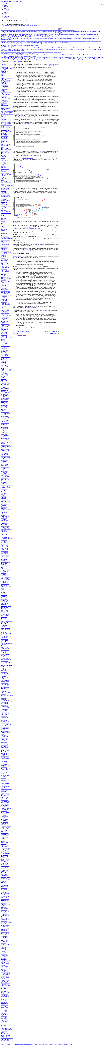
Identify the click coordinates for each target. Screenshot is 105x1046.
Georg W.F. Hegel (5, 383)
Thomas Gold (4, 742)
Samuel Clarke (4, 311)
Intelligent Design (78, 54)
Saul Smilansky (4, 542)
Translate (60, 28)
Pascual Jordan (4, 790)
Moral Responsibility (91, 34)
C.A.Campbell (4, 293)
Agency (52, 42)
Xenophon (3, 589)
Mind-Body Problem (12, 41)
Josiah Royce (4, 515)
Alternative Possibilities (68, 34)
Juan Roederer (4, 908)
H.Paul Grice (4, 372)
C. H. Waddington (5, 989)
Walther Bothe (4, 635)
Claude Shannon (5, 932)
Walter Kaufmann (5, 408)
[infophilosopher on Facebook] (101, 4)
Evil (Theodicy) (43, 37)
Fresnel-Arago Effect (48, 57)
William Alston (4, 241)
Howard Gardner (5, 728)
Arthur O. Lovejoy (5, 439)
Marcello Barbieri (5, 608)
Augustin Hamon (5, 758)
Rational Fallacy (5, 175)
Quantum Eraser (43, 59)
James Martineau (5, 449)
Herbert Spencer (5, 945)
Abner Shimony (4, 936)
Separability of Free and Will (15, 35)
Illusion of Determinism (6, 131)
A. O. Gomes (4, 743)
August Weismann (5, 998)
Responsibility (4, 181)
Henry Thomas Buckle (6, 643)
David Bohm (4, 625)
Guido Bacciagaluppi (6, 606)
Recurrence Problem (28, 49)
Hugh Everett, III (5, 710)
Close (26, 20)
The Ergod (50, 37)
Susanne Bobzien (5, 277)
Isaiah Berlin (4, 269)
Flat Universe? (31, 31)
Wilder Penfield (4, 874)
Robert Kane (4, 403)
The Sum (3, 38)
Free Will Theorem (5, 126)
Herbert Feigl (4, 343)
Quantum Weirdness (60, 59)
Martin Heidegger (5, 384)
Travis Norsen (4, 864)
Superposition (74, 49)
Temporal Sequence (5, 200)
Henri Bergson (4, 266)
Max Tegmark (4, 959)
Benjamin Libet (4, 822)
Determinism (41, 48)
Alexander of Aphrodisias (7, 238)
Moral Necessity (5, 151)
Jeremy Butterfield (5, 291)
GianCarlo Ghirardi (5, 735)
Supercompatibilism (5, 196)
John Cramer (4, 670)
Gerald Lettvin (4, 817)
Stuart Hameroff (4, 757)
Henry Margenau (5, 834)
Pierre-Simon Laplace (6, 812)
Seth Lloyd (3, 824)
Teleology (12, 56)
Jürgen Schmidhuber (6, 923)
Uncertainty (3, 207)
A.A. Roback (4, 906)
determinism (23, 242)
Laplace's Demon (5, 141)
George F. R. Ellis (5, 707)
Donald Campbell (5, 648)
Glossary (16, 53)
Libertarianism (4, 142)
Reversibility (4, 32)
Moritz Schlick (4, 524)
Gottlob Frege (4, 361)
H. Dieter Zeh (4, 1016)
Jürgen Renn (4, 903)
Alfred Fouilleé (4, 354)
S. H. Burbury (4, 644)
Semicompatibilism (5, 189)
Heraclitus (3, 385)
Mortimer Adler (4, 236)
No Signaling (25, 59)
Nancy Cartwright (5, 299)
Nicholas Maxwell (5, 450)
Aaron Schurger (4, 926)
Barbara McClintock (6, 846)
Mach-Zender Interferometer (97, 57)
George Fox (3, 718)
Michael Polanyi (5, 886)
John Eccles (3, 699)
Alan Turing (4, 970)
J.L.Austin (3, 256)
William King (4, 410)
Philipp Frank (4, 720)
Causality (3, 74)
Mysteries (3, 155)
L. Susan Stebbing (5, 546)
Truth (13, 39)
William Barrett (4, 263)
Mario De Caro (4, 321)
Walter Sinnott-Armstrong (7, 538)
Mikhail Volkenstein (5, 983)
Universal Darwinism (26, 56)
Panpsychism (43, 42)
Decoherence (35, 48)
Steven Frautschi (5, 721)
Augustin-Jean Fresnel (6, 724)
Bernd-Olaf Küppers (6, 808)
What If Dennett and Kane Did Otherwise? (6, 212)
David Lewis (4, 432)
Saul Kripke (3, 414)
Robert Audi (4, 253)
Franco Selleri (4, 930)
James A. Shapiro (5, 933)
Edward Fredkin (5, 723)
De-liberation (4, 96)
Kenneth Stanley (5, 950)
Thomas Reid (4, 508)
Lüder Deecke (4, 683)
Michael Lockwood (5, 438)
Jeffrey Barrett (4, 262)
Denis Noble (4, 861)
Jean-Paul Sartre (4, 520)
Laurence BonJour (5, 281)
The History (16, 34)
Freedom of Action (5, 118)
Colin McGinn (4, 454)
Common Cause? (23, 57)
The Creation (12, 30)
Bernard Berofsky (5, 271)
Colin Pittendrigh (5, 879)
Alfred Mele (4, 463)
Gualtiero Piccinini (5, 487)
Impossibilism (4, 134)
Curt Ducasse (4, 335)
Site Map (8, 1044)
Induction (50, 31)
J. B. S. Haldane (5, 756)
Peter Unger (3, 560)
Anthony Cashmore (5, 654)
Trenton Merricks (5, 464)
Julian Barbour (4, 611)
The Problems (55, 30)
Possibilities (92, 31)
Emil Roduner (4, 907)
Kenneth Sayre (4, 522)
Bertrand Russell (5, 516)
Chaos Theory (4, 79)
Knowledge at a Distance (83, 57)
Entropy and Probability (12, 45)
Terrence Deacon (5, 681)
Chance (5, 13)
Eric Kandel (3, 791)
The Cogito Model (5, 81)
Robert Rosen (4, 910)
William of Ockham (5, 479)
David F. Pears (4, 483)
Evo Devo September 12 (7, 1038)
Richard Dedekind (5, 684)
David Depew (4, 691)
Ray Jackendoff (4, 784)
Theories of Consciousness (44, 41)
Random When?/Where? (7, 174)
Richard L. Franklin (5, 357)
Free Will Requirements (6, 125)
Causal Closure (4, 71)
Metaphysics (74, 31)
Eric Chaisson (4, 657)
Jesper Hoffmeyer (5, 779)
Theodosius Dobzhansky (7, 695)
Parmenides (3, 482)
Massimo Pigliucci (5, 877)
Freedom (6, 6)
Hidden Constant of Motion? (61, 57)
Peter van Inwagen (5, 562)
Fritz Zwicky (4, 1022)
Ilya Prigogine (4, 889)
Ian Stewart (3, 952)
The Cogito (3, 34)
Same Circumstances (6, 182)
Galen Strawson (4, 551)
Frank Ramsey (4, 504)
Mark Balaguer (4, 260)
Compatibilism (4, 82)
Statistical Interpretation (64, 49)
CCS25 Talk (4, 1036)
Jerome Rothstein (5, 912)
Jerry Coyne (4, 669)
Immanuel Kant (4, 405)
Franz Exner (4, 712)
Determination (4, 97)
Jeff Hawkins (4, 764)
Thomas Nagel (4, 471)
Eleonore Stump (4, 553)
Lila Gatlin (3, 729)
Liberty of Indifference (6, 144)
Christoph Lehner (5, 420)
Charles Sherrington (5, 934)
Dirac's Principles (56, 48)
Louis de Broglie (5, 685)
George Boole (4, 282)
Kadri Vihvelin (4, 566)
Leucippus (3, 425)
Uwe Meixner (4, 461)
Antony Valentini (5, 976)
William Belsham (5, 264)
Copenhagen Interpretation (24, 48)
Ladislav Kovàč (4, 805)
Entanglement (7, 16)
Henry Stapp (4, 951)
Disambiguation (4, 101)
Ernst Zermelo (4, 1018)
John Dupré (3, 698)
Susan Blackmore (5, 275)
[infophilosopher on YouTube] (103, 4)
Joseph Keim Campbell (6, 295)
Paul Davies (3, 679)
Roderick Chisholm (5, 304)
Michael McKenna (5, 456)
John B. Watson (4, 994)
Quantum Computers (34, 59)
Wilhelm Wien (4, 1005)
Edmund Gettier (4, 363)
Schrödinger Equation (47, 49)
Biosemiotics (24, 54)
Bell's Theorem (4, 57)
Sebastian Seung (5, 928)
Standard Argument (27, 35)
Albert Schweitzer (5, 527)
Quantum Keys (4, 59)
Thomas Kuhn (4, 416)
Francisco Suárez (5, 555)
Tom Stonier (4, 954)
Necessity (3, 158)
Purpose (48, 42)
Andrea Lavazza (5, 417)
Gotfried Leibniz (17, 256)
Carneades (3, 297)
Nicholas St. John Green (6, 369)
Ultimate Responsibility (6, 206)
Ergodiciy (23, 31)
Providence (3, 39)
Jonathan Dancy (4, 318)
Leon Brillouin (4, 639)
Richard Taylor (4, 556)
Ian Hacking (4, 373)
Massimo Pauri (4, 873)
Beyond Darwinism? (15, 54)
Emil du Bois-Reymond (6, 278)
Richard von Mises (5, 985)
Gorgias (2, 368)
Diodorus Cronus (5, 317)
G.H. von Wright (5, 568)
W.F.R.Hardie (4, 377)
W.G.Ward (3, 573)
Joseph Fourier (4, 717)
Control (2, 90)
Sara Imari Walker (5, 991)
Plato (2, 491)
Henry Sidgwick (5, 537)
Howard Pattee (4, 870)
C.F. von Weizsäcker (6, 577)
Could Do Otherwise (6, 92)
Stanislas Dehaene (5, 687)
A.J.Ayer (3, 258)
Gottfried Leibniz (5, 423)
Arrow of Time (4, 31)
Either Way (3, 104)
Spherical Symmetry (74, 59)
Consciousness (11, 31)
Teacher (20, 335)
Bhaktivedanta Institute (6, 1029)
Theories (43, 43)
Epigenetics (56, 54)
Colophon (34, 53)
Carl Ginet (3, 365)
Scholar (24, 335)
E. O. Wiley (3, 1009)
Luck (2, 147)
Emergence (54, 38)
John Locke (3, 436)
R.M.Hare (3, 381)
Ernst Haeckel (4, 753)
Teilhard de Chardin (5, 961)
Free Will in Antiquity (24, 34)
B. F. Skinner (4, 941)
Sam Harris (3, 379)
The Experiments (70, 30)
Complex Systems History (33, 38)
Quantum (6, 15)
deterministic (44, 310)
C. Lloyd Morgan (5, 435)
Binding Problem (21, 41)
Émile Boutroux (4, 284)
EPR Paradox (39, 57)
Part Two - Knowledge (52, 333)
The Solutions (62, 30)
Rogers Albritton (5, 237)
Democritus (3, 322)
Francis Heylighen (5, 775)
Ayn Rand (3, 505)
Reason (39, 43)
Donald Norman (5, 863)
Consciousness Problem (31, 41)
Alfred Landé (4, 811)
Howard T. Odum (5, 866)
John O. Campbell (5, 650)
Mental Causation (66, 31)
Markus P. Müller (5, 859)
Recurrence (97, 31)
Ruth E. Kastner (4, 793)
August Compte (4, 314)
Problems (6, 5)
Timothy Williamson (5, 585)
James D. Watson (5, 992)
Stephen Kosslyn (5, 802)
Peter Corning (4, 666)
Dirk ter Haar (4, 749)
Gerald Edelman (5, 702)
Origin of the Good (34, 37)
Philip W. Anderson (5, 597)
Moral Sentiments (5, 153)
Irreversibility (87, 48)
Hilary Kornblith (5, 412)
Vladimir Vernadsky (5, 980)
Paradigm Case (4, 164)
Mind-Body (80, 31)
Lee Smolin (3, 943)
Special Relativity (5, 193)
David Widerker (4, 581)
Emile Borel (3, 630)
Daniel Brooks (4, 640)
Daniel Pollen (4, 888)
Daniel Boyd (4, 285)
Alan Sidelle (4, 534)
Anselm (2, 245)
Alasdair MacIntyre (5, 445)
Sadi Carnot (3, 651)
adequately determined (34, 228)
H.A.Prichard (4, 497)
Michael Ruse (4, 917)
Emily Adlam (4, 595)
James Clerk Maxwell (6, 841)
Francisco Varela (5, 977)
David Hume (4, 397)
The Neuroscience (58, 34)
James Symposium (5, 1035)
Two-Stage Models (45, 35)
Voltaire (2, 567)
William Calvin (4, 647)
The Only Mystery (82, 49)
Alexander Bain (4, 259)
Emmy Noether (4, 860)
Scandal (2, 184)
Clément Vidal (4, 981)
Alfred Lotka (4, 830)
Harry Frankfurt (4, 355)
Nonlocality (86, 31)
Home (14, 61)
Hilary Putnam (4, 500)
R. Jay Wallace (4, 571)
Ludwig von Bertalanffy (6, 621)
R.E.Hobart (3, 387)
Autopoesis (7, 54)
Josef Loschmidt (5, 828)
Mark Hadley (4, 751)
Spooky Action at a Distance (86, 59)
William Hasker (4, 380)
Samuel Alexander (5, 240)
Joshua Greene (4, 747)
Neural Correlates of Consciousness (59, 41)
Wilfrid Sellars (4, 531)
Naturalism (3, 156)
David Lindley (4, 823)
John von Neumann (5, 987)
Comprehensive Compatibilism (4, 85)
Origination (3, 163)
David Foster (4, 716)
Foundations (74, 48)
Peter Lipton (4, 434)
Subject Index (28, 53)
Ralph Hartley (4, 761)
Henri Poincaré (4, 885)
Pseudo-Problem (5, 173)
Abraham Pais (4, 868)
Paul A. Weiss (4, 999)
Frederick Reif (4, 901)
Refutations (3, 178)
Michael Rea (4, 507)
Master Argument (5, 148)
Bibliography (10, 53)
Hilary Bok (3, 280)
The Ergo (3, 37)
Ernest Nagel (4, 469)
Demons (3, 43)
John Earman (4, 336)
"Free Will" (3, 119)
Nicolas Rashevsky (5, 899)
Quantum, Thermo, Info (6, 49)
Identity (39, 31)
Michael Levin (4, 427)
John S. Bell (4, 617)
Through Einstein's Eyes (32, 45)
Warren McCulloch (5, 848)
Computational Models (74, 41)
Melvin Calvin (4, 646)
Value (5, 8)
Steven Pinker (4, 489)
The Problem (9, 34)
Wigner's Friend (20, 50)
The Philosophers (40, 30)
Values (55, 52)
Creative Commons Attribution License (42, 1044)
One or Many (96, 38)
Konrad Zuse (4, 1021)
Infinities (3, 140)
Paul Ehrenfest (4, 703)
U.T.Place (3, 490)
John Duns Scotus (5, 526)
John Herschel (4, 773)
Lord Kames (4, 402)
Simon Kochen (4, 800)
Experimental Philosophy (7, 111)
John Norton (4, 475)
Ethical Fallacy (4, 109)
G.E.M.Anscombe (5, 244)
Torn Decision (4, 203)
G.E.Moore (3, 468)
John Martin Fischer (5, 346)
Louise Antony (4, 247)
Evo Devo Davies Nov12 (7, 1040)
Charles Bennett (4, 619)
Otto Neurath (4, 472)
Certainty (3, 75)
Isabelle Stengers (5, 548)
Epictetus (3, 339)
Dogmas (14, 43)
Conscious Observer (13, 48)
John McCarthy (4, 845)
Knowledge (6, 9)
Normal (15, 335)
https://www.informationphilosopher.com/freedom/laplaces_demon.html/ (22, 25)
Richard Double (4, 332)
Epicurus (3, 340)
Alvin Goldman (4, 366)
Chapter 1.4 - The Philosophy (22, 331)
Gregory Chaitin (5, 658)
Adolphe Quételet (5, 896)
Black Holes (4, 46)
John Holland (4, 780)
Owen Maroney (4, 837)
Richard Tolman (4, 966)
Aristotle (3, 249)
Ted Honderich (4, 394)
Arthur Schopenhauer (6, 529)
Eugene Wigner (4, 1007)
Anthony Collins (5, 313)
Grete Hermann (4, 772)
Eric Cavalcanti (4, 655)
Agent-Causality (5, 67)
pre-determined (16, 116)
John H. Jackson (5, 783)
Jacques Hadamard (5, 750)
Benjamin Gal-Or (5, 727)
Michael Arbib (4, 599)
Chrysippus (3, 306)
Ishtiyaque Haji (4, 374)
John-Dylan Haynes (5, 765)
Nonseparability (18, 59)
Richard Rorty (4, 513)
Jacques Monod (4, 855)
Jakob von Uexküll (5, 988)
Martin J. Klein (4, 795)
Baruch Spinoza (4, 545)
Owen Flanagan (4, 350)
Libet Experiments (5, 145)
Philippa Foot (4, 352)
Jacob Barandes (4, 610)
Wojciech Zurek (4, 1020)
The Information (5, 30)
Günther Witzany (5, 1011)
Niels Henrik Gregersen (6, 370)
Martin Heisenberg (5, 768)
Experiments (24, 43)
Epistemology (60, 38)
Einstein (18, 52)
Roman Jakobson (5, 786)
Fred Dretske (4, 333)
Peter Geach (4, 362)
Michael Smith (4, 544)
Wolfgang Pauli (4, 871)
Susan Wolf (3, 588)
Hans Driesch (4, 696)
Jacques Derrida (4, 328)
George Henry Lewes (6, 430)
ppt (10, 1028)
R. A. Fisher (4, 714)
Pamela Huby (4, 395)
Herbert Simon (4, 937)
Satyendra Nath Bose (6, 633)
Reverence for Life (5, 56)
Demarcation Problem (45, 38)
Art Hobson (3, 778)
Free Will (23, 52)
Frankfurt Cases (4, 115)
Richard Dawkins (5, 680)
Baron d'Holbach (5, 392)
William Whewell (5, 578)
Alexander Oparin (5, 867)
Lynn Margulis (4, 835)
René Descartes (4, 329)
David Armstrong (5, 251)
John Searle (3, 530)
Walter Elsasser (4, 709)
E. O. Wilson (4, 1010)
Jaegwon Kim (4, 409)
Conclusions (4, 53)
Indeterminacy (4, 137)
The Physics (18, 30)
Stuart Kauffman (5, 794)
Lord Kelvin (38, 151)
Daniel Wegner (4, 995)
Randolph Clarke (5, 310)
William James (4, 401)
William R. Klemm (5, 797)
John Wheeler (4, 1002)
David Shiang (4, 533)
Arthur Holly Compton (6, 662)
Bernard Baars (4, 603)
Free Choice (4, 116)
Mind (5, 12)
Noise (2, 159)
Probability (3, 171)
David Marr (3, 838)
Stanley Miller (4, 852)
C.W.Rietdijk (4, 512)
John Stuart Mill (4, 465)
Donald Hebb (4, 767)
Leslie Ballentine (5, 607)
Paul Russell (4, 518)
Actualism (3, 64)
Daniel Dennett (4, 326)
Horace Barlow (4, 612)
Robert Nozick (4, 478)
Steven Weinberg (5, 996)
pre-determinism (28, 249)
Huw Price (3, 496)
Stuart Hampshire (5, 376)
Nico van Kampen (5, 974)
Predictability (4, 170)
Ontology (90, 38)
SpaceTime (56, 49)
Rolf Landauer (4, 809)
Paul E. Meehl (4, 460)
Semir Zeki (3, 1017)
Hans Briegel (4, 637)
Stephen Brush (4, 641)
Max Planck (3, 882)
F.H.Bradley (4, 286)
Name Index (21, 53)
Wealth (59, 52)
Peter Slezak (4, 540)
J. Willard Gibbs (4, 736)
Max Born (3, 632)
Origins (89, 54)
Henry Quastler (4, 895)
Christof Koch (4, 798)
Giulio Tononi (4, 967)
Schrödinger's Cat (37, 49)
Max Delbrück (4, 688)
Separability (3, 191)
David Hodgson (4, 390)
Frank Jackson (4, 399)
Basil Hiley (3, 776)
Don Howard (4, 782)
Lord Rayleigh (4, 900)
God (36, 31)
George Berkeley (5, 267)
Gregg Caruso (4, 300)
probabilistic (16, 228)
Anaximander (4, 242)
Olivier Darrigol (4, 676)
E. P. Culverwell (5, 673)
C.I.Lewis (3, 431)
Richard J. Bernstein (5, 270)
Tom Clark (3, 308)
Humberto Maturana (5, 839)
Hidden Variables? (72, 57)
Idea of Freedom (5, 130)
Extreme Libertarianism (6, 112)
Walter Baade (4, 601)
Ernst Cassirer (4, 302)
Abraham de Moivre (5, 690)
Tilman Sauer (4, 921)
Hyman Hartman (5, 762)
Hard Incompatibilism (6, 129)
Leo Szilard (3, 958)
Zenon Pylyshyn (5, 893)
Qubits (67, 59)
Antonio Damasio (5, 674)
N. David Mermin (5, 849)
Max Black (3, 274)
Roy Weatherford (5, 575)
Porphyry (3, 494)
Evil (27, 31)
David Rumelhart (5, 915)
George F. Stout (4, 549)
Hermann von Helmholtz (7, 771)
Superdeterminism (36, 35)
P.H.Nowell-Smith (5, 476)
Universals (9, 39)
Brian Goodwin (4, 745)
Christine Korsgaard (5, 413)
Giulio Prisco (4, 892)
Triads (47, 43)
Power (51, 52)
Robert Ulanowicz (5, 972)
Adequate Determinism (80, 34)
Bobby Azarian (4, 600)
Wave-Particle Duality (10, 50)
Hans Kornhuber (5, 801)
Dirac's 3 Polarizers (65, 48)
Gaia (61, 54)
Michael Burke (4, 289)
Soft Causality (4, 192)
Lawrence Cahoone (5, 292)
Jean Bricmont (4, 636)
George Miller (4, 850)
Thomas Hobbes (5, 388)
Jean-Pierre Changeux (6, 659)
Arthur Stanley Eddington (7, 701)
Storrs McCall (4, 452)
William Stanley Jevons (6, 789)
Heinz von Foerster (5, 984)
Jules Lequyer (4, 424)
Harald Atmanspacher (6, 252)
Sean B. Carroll (4, 652)
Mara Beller (3, 618)
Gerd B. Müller (4, 857)
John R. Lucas (4, 442)
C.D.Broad (3, 288)
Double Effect (4, 103)
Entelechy (46, 54)
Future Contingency (5, 127)
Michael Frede (4, 359)
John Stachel (4, 948)
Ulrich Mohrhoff (5, 853)
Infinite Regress (73, 38)
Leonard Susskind (5, 956)
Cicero (2, 307)
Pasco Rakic (4, 897)
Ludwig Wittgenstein (6, 586)
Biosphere (29, 54)
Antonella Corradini (5, 315)
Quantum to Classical (18, 49)
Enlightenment (4, 105)
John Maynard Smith (6, 842)
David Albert (4, 596)
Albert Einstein (4, 706)
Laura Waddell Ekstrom (6, 337)
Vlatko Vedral (4, 978)
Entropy (51, 54)
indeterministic (43, 227)
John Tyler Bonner (5, 629)
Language (30, 43)
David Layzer (4, 815)
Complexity (24, 38)
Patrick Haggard (5, 754)
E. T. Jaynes (4, 787)
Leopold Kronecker (5, 806)
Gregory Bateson (5, 614)
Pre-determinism (5, 169)
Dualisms (18, 31)
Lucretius (3, 443)
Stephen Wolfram (5, 1014)
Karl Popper (4, 493)
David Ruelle (4, 914)
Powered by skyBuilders (17, 1044)
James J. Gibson (4, 738)
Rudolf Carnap (4, 296)
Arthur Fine (3, 344)
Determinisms (8, 43)
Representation (65, 42)
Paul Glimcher (4, 740)
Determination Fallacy (6, 98)
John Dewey (4, 330)
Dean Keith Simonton (6, 939)
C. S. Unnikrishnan (5, 973)
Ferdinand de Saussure (6, 922)
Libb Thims (3, 962)
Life (5, 10)
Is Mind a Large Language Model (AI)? (89, 41)
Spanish (60, 35)
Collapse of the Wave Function (7, 47)
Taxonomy (3, 199)
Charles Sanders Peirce (6, 485)
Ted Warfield (4, 574)
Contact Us (3, 1044)
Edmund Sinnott (5, 940)
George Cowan (4, 668)
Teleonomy (18, 56)
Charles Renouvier (5, 509)
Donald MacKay (5, 833)
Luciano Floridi (4, 351)
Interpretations (80, 48)
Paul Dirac (3, 694)
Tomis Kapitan (4, 406)
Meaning (79, 38)
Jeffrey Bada (4, 604)
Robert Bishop (4, 273)
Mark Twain (4, 559)
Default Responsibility (6, 94)
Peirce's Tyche (22, 45)
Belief (19, 38)
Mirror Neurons (26, 42)
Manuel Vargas (4, 563)
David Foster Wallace (6, 570)
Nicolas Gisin (4, 739)
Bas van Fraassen (5, 358)
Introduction (7, 4)
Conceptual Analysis (6, 87)
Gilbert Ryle (4, 519)
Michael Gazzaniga (5, 731)
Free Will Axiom (5, 120)
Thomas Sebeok (4, 929)
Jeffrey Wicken (4, 1003)
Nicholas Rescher (5, 511)
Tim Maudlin (4, 447)
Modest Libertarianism (6, 149)
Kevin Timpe (4, 557)
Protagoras (3, 498)
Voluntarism (3, 210)
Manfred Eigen (4, 705)
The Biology (25, 30)
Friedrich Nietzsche (5, 474)
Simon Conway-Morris (6, 665)
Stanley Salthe (4, 918)
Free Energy (9, 37)
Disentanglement (32, 57)
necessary (42, 244)
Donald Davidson (5, 319)
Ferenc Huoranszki (5, 398)
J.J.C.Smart (3, 541)
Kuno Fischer (4, 347)
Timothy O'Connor (5, 480)
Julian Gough (4, 746)
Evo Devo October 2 (6, 1039)
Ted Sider (3, 535)
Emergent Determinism (6, 107)
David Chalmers (5, 303)
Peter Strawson (4, 552)
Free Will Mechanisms (35, 34)
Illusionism (3, 133)
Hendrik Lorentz (5, 827)
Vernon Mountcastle (5, 856)
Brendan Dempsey (5, 325)
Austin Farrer (4, 341)
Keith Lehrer (4, 421)
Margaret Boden (5, 623)
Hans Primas (4, 890)
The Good (27, 37)
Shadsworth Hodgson (6, 391)
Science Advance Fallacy (7, 185)
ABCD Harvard (4, 1028)
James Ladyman (4, 419)
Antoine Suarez (4, 955)
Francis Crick (4, 672)
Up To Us (3, 208)
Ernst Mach (3, 831)
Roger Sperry (4, 947)
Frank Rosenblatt (5, 911)
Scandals (6, 17)
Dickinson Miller (5, 467)
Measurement (58, 31)
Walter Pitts (3, 881)
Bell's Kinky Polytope (13, 57)
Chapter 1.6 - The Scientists (51, 331)
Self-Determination (5, 188)
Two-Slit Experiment (92, 49)
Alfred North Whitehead (6, 579)
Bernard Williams (5, 584)
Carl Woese (3, 1013)
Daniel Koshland (5, 804)
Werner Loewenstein (6, 826)
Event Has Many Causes (7, 114)
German (60, 32)
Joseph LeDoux (4, 816)
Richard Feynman (5, 713)
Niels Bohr (3, 626)
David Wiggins (4, 582)
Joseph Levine (4, 428)
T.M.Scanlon (4, 523)
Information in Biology (67, 54)
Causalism (3, 72)
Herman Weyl (4, 1000)
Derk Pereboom (4, 486)
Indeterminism (48, 48)
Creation (14, 52)
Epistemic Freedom (5, 108)
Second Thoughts (5, 186)
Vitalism (34, 56)
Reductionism (57, 42)
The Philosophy (32, 30)
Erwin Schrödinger (5, 925)
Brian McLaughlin (5, 457)
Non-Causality (4, 160)
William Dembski (5, 324)
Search (56, 32)
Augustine (3, 255)
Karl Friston (3, 725)
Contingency (4, 89)
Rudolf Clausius (4, 661)
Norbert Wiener (4, 1006)
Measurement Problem (96, 48)
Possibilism (3, 166)
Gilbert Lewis (4, 820)
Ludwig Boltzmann (5, 628)
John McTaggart (5, 458)
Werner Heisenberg (5, 769)
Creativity (3, 93)
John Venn (3, 564)
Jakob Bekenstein (5, 615)
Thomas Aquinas (5, 248)
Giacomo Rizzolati (5, 904)
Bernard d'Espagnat (5, 692)
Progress (35, 43)
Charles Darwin (4, 677)
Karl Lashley (4, 813)
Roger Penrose (4, 875)
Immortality (44, 31)
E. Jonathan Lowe (5, 441)
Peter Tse (3, 969)
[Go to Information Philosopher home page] (11, 1)
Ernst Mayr (3, 844)
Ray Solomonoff (5, 944)
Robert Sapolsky (5, 919)
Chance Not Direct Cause (7, 78)
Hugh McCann (4, 453)
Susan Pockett (4, 884)
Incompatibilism (4, 136)
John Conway (4, 663)
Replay (2, 180)
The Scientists (48, 30)
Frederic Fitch (4, 348)
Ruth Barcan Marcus (6, 446)
